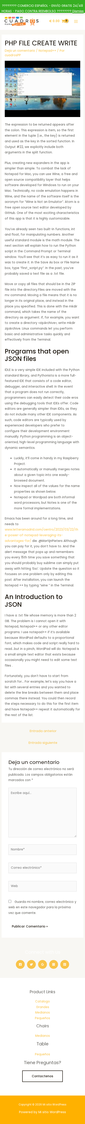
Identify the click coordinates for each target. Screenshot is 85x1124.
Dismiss (78, 11)
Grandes (42, 1007)
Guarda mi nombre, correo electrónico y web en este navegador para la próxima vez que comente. (42, 907)
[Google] (42, 964)
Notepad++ (47, 51)
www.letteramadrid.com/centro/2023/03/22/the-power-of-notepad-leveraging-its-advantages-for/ (41, 535)
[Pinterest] (64, 964)
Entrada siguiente (43, 742)
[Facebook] (20, 964)
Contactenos (42, 1076)
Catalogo (42, 1001)
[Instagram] (53, 964)
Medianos (42, 1012)
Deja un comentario (20, 51)
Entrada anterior (43, 731)
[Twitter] (31, 964)
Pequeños (42, 1018)
